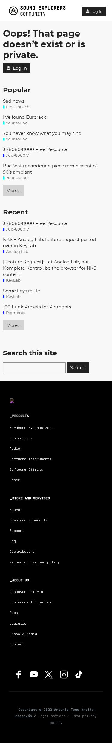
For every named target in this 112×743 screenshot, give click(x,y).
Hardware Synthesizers (31, 427)
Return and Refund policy (35, 562)
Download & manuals (28, 520)
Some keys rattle (21, 291)
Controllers (21, 438)
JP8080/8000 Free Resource (35, 149)
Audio (15, 448)
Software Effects (26, 469)
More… (13, 190)
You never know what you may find (42, 133)
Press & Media (23, 633)
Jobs (14, 612)
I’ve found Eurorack (24, 117)
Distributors (22, 551)
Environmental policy (30, 602)
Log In (96, 11)
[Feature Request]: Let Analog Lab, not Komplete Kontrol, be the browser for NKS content (49, 268)
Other (15, 480)
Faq (13, 541)
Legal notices (51, 715)
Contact (17, 644)
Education (19, 623)
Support (17, 530)
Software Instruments (30, 459)
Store (15, 509)
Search (77, 367)
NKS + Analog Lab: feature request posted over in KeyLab (49, 242)
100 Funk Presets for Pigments (37, 307)
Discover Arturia (26, 591)
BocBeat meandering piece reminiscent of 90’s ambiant (50, 169)
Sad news (13, 101)
